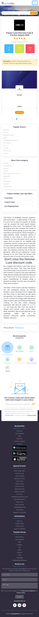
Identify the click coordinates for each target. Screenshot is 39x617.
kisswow (5, 168)
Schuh (19, 555)
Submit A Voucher (19, 441)
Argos (5, 137)
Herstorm (6, 184)
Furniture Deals (19, 486)
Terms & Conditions (19, 529)
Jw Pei (5, 179)
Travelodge (19, 558)
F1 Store (5, 148)
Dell (4, 145)
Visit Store (19, 112)
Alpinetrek (6, 130)
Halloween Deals (19, 489)
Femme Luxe (7, 150)
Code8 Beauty (7, 166)
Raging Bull (6, 176)
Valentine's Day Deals (19, 512)
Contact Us (19, 438)
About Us (19, 521)
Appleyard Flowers (8, 135)
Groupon (5, 153)
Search (34, 13)
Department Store (19, 478)
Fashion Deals (19, 484)
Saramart (6, 163)
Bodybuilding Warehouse (10, 140)
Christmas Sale (19, 473)
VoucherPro (15, 614)
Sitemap (19, 444)
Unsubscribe (9, 415)
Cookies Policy (19, 523)
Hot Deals (19, 494)
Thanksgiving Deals (19, 507)
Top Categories (19, 433)
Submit (19, 597)
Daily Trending (19, 476)
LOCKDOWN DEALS (19, 499)
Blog (19, 436)
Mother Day (19, 502)
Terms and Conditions (28, 591)
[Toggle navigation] (35, 3)
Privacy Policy (31, 415)
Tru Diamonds (7, 186)
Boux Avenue (7, 143)
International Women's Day (20, 497)
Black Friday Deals (19, 471)
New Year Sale (19, 504)
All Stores (17, 9)
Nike (19, 542)
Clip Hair (5, 171)
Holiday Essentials (19, 491)
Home (10, 9)
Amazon (5, 132)
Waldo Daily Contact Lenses (11, 173)
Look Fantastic (19, 539)
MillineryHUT (7, 181)
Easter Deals (19, 481)
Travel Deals (19, 510)
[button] (11, 119)
